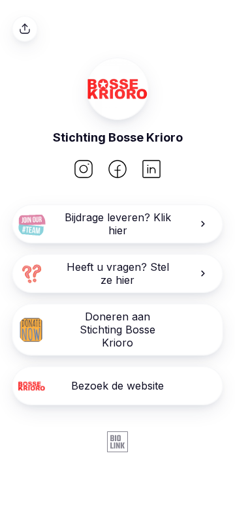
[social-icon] (83, 170)
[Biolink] (117, 443)
